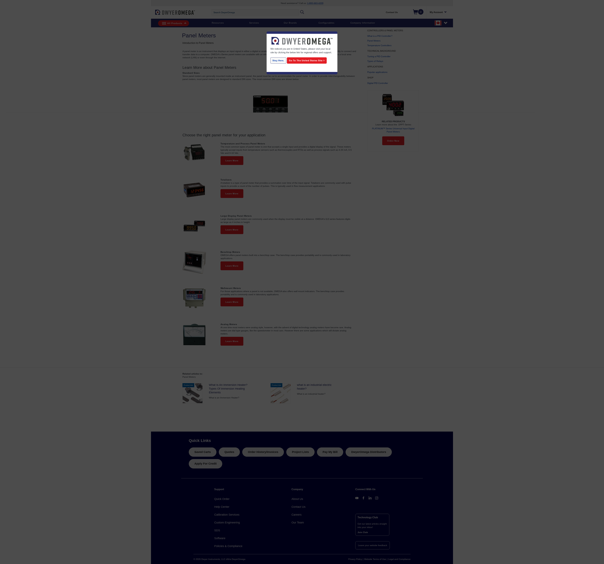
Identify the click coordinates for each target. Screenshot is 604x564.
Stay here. (278, 60)
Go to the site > (307, 60)
